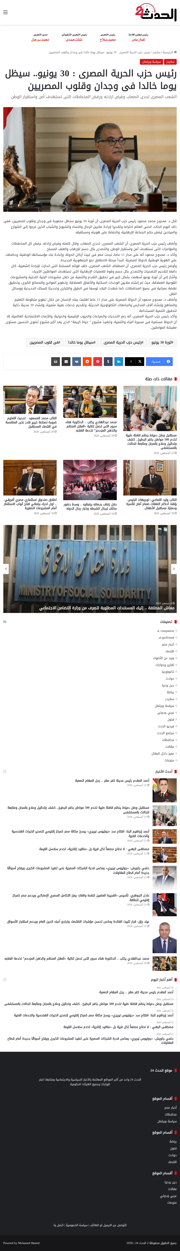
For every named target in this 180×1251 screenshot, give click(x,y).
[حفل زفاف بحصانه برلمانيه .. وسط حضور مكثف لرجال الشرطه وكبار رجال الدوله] (90, 480)
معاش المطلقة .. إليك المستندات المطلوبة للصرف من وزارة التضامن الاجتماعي (107, 608)
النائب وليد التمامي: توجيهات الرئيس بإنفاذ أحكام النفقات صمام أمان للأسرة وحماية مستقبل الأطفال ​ (151, 504)
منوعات (169, 760)
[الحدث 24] (156, 12)
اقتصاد (169, 651)
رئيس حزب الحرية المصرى (123, 342)
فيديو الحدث (166, 726)
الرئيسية (168, 52)
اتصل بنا (58, 1225)
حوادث (170, 678)
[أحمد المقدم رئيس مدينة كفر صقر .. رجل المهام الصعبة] (165, 790)
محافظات (168, 740)
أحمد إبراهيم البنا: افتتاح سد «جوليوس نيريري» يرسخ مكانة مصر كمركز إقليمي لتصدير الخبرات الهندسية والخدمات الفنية (80, 834)
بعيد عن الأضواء (163, 658)
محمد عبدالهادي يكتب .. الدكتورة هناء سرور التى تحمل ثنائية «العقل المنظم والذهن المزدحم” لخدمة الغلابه (91, 426)
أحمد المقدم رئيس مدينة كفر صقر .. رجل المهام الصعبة (111, 781)
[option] (90, 569)
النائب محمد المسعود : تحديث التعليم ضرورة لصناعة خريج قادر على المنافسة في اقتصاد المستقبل (31, 422)
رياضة (170, 692)
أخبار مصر (168, 644)
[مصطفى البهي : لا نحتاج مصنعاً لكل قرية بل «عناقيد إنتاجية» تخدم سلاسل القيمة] (165, 855)
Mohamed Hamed (29, 1243)
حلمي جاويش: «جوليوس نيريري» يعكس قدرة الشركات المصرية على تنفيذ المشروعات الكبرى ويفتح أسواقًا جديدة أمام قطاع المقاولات (78, 870)
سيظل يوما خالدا (81, 342)
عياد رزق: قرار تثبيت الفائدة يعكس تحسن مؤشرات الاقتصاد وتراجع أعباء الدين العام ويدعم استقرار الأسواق (78, 922)
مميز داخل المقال (162, 753)
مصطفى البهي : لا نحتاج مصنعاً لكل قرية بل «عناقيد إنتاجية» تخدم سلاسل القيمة (94, 849)
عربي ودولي (165, 712)
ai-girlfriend (166, 637)
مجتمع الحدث (165, 733)
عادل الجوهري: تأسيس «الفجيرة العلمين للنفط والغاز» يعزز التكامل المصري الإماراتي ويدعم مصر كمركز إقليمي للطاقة (81, 898)
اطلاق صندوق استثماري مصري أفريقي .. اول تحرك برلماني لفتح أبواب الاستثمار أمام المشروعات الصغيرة (30, 504)
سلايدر (156, 52)
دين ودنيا (168, 685)
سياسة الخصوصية (77, 1225)
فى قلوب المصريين (44, 342)
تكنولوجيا (168, 671)
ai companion (165, 631)
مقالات (169, 746)
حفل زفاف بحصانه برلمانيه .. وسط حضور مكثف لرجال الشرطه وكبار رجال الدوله (90, 506)
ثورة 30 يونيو (161, 342)
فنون (170, 719)
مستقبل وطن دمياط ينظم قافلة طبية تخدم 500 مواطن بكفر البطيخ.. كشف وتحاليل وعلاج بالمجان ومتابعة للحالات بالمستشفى (151, 441)
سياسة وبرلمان (151, 61)
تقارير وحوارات (164, 665)
